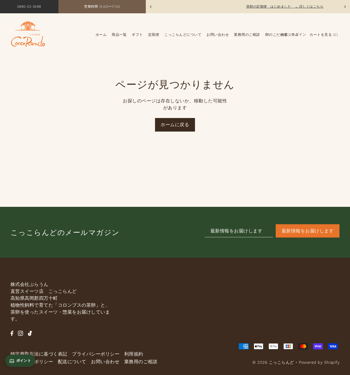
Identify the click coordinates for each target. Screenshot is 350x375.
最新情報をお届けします (308, 230)
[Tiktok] (30, 332)
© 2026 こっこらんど (273, 362)
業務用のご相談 (141, 361)
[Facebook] (12, 332)
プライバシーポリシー (95, 354)
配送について (72, 361)
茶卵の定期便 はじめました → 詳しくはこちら (259, 6)
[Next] (345, 6)
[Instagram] (20, 332)
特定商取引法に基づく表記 (39, 354)
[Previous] (151, 6)
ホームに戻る (175, 124)
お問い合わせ (105, 361)
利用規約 (133, 354)
